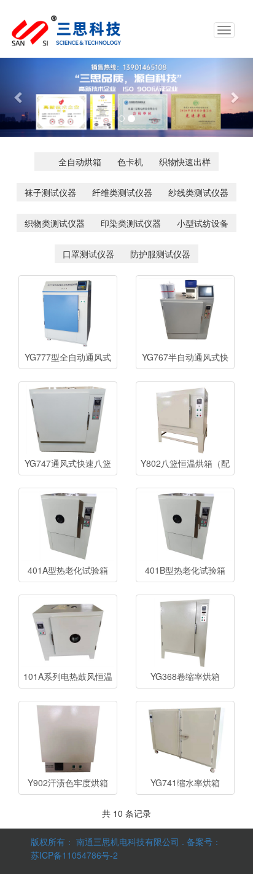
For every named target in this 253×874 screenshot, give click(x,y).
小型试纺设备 (202, 223)
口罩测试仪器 (88, 254)
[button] (19, 97)
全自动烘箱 (79, 161)
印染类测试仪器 (131, 223)
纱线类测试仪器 (198, 192)
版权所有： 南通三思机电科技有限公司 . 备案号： (126, 841)
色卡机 (130, 161)
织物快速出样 (185, 161)
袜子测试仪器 (50, 192)
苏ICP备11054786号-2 (74, 855)
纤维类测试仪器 (122, 192)
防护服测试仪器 (160, 254)
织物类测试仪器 (55, 223)
